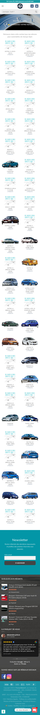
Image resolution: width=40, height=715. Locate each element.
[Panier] (36, 6)
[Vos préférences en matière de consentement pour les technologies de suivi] (3, 711)
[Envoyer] (36, 12)
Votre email (8, 555)
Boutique (17, 21)
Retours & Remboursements (13, 701)
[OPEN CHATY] (34, 710)
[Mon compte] (32, 6)
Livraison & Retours (29, 701)
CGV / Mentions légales (10, 699)
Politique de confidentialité (27, 699)
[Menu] (2, 6)
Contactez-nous (20, 703)
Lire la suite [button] (7, 654)
